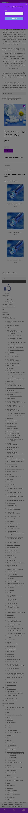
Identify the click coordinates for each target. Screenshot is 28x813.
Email (6, 10)
